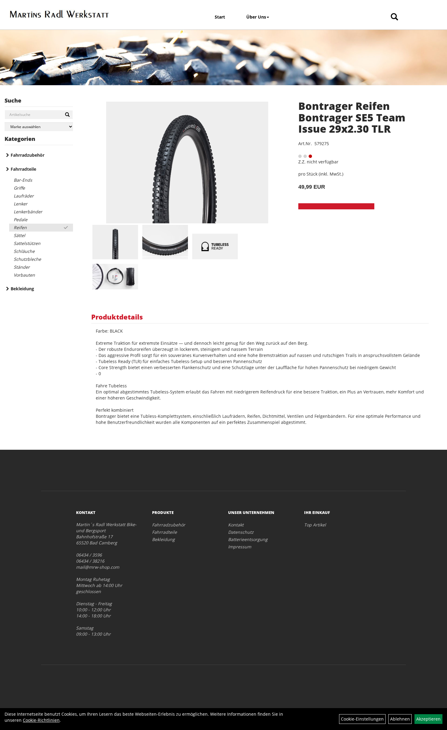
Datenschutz (241, 532)
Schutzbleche (27, 259)
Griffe (19, 188)
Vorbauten (24, 275)
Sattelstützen (27, 243)
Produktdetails (117, 316)
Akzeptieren (428, 719)
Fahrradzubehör (27, 155)
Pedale (20, 219)
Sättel (19, 235)
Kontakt (236, 525)
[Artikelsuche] (394, 17)
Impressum (239, 547)
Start (220, 17)
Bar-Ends (23, 180)
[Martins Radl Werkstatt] (59, 14)
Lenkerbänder (28, 212)
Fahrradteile (23, 169)
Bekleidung (22, 289)
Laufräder (24, 196)
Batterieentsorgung (248, 539)
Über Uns (256, 17)
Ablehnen (400, 719)
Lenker (20, 204)
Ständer (22, 267)
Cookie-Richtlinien (41, 720)
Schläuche (24, 251)
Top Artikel (315, 525)
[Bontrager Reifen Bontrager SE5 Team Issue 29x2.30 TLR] (187, 162)
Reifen (20, 227)
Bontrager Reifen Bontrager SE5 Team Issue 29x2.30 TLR (351, 117)
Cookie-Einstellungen (362, 719)
